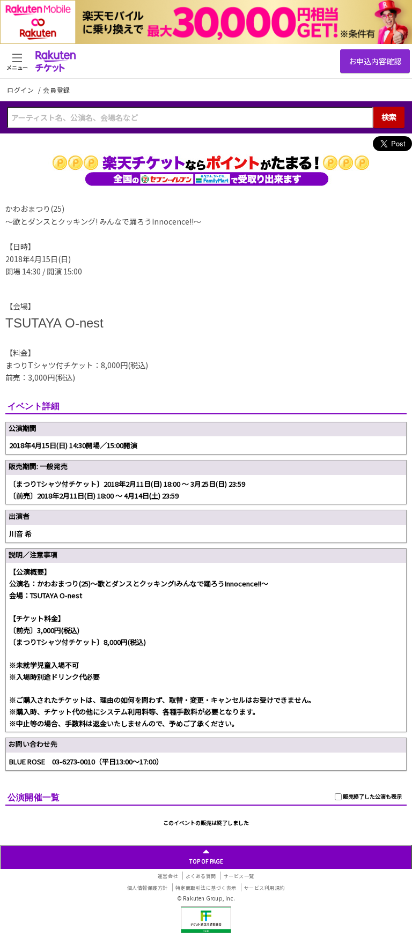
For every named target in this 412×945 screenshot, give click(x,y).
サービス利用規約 (264, 887)
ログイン (21, 89)
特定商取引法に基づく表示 (206, 887)
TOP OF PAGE (206, 861)
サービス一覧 (239, 876)
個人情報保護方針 (147, 887)
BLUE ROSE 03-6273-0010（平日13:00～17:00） (86, 761)
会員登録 (56, 90)
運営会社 (168, 876)
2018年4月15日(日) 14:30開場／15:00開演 (73, 445)
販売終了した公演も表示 (372, 796)
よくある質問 (201, 876)
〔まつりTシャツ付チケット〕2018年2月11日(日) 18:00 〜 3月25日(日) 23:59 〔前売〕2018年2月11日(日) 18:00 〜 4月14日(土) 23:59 (127, 490)
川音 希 (20, 534)
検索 (388, 116)
